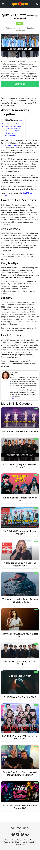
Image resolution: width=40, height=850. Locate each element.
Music (19, 23)
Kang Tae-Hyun (12, 131)
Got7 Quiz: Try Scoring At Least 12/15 (20, 662)
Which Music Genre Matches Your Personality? (20, 806)
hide (20, 120)
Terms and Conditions (11, 842)
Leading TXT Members (11, 126)
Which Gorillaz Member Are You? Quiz (20, 499)
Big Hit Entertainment (9, 145)
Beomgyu (10, 133)
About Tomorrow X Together (13, 124)
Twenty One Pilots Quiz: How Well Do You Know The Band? (20, 773)
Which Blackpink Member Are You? (20, 431)
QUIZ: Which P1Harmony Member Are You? (20, 532)
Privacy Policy (16, 840)
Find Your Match (9, 135)
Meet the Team (29, 840)
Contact (12, 398)
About (7, 840)
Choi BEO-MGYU (12, 128)
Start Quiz (20, 84)
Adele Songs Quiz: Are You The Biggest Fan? (20, 564)
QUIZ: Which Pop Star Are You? (20, 697)
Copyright (32, 842)
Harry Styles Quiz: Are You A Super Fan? (20, 635)
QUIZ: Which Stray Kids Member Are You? (20, 465)
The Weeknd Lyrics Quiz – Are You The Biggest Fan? (20, 600)
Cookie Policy (20, 844)
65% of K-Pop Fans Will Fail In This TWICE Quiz (20, 737)
